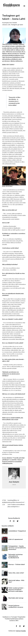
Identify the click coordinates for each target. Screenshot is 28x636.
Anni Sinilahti (13, 22)
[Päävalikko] (24, 6)
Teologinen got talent (17, 24)
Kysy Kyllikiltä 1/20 (5, 502)
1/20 (9, 24)
